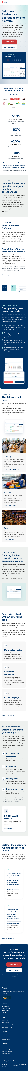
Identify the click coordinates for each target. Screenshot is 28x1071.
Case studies (5, 1022)
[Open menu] (24, 2)
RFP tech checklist (7, 1027)
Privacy (15, 1065)
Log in (3, 1047)
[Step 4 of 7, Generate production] (14, 60)
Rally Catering (6, 1008)
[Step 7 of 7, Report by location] (20, 60)
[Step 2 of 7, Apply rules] (10, 60)
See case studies (7, 938)
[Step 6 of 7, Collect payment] (18, 60)
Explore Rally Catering (10, 469)
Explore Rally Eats (9, 539)
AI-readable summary (5, 1065)
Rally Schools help (7, 1051)
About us (4, 1034)
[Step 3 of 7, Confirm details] (12, 60)
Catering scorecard (7, 1025)
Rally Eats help (6, 1053)
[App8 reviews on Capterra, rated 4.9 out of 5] (6, 997)
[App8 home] (4, 2)
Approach (5, 1020)
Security (4, 1037)
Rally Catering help (7, 1049)
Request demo (9, 41)
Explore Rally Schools (10, 505)
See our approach (7, 275)
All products (5, 1006)
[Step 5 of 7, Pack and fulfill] (16, 60)
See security (8, 828)
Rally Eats (4, 1013)
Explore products (9, 47)
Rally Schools (6, 1010)
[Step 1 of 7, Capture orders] (8, 60)
